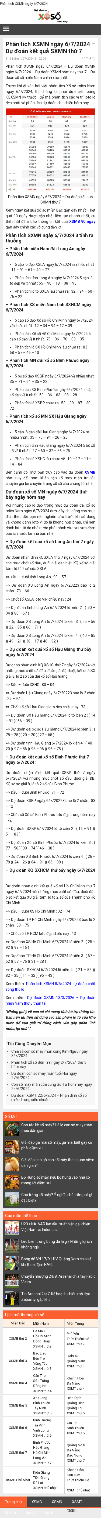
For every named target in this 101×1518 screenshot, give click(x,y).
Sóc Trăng (41, 1381)
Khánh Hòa (75, 1378)
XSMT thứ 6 (76, 1433)
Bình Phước (41, 1442)
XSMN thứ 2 (42, 1346)
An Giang (40, 1398)
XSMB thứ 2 (18, 1339)
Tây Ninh (39, 1408)
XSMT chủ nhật (78, 1490)
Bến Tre (39, 1358)
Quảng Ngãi (76, 1445)
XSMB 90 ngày (82, 221)
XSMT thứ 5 (76, 1413)
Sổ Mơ (11, 1116)
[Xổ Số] (50, 22)
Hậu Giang (41, 1448)
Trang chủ (13, 1502)
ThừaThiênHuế (78, 1339)
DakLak (73, 1356)
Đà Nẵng (73, 1383)
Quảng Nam (76, 1361)
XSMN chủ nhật (45, 1488)
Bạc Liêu (39, 1353)
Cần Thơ (39, 1376)
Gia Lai (72, 1423)
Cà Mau (39, 1331)
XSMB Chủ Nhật (18, 1480)
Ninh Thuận (75, 1428)
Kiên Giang (41, 1472)
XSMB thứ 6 (18, 1428)
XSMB (90, 472)
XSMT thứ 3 (76, 1366)
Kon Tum (73, 1475)
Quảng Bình (76, 1403)
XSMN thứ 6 (42, 1435)
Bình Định (74, 1398)
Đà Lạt (38, 1483)
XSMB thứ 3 (18, 1361)
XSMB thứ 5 (18, 1405)
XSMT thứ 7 (76, 1460)
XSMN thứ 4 (42, 1391)
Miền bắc (18, 1323)
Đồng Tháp (41, 1341)
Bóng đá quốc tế (39, 1512)
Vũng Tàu (40, 1363)
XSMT (77, 1502)
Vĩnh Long (41, 1430)
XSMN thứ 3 (42, 1369)
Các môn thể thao (21, 1215)
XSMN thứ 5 (42, 1413)
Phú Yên (73, 1334)
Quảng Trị (74, 1408)
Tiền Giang (41, 1478)
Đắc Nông (74, 1455)
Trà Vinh (39, 1425)
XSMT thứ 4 (76, 1388)
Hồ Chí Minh (42, 1336)
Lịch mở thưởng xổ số (24, 1314)
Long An (39, 1458)
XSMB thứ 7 (18, 1453)
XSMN (57, 1502)
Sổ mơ (10, 1512)
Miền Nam (41, 1323)
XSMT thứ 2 (76, 1344)
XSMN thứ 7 (42, 1463)
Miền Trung (75, 1323)
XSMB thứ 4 (18, 1383)
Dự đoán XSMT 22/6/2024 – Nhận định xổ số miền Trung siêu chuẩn (49, 1097)
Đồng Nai (40, 1386)
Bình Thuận (41, 1403)
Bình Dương (42, 1420)
